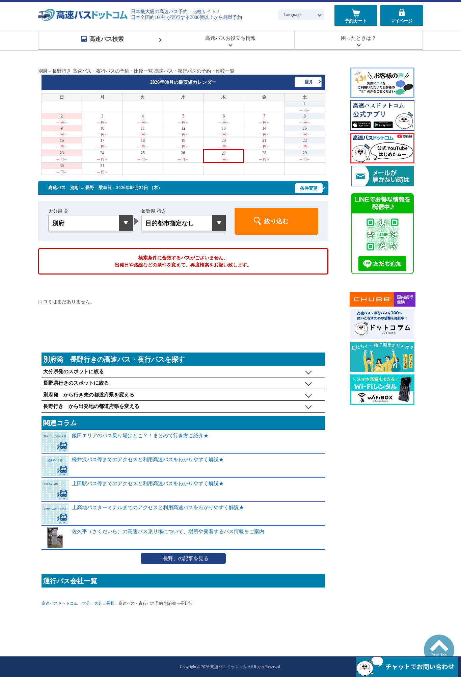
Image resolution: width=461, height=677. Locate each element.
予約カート (356, 20)
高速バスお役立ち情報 (230, 38)
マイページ (402, 20)
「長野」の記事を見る (183, 558)
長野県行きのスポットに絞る (76, 383)
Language (292, 14)
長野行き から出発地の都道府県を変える (91, 406)
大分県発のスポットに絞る (73, 371)
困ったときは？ (358, 38)
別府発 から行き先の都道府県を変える (88, 394)
